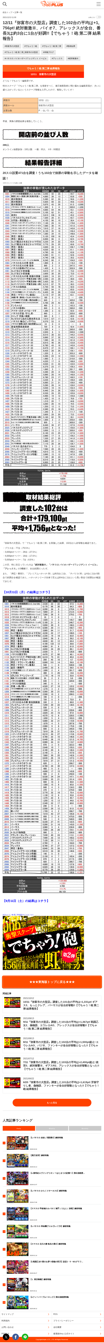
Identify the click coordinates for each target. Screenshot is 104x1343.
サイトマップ (7, 1314)
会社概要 (57, 1327)
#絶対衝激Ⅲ (73, 58)
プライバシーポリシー (63, 1320)
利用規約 (5, 1320)
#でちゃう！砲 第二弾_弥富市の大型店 (21, 52)
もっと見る (52, 1102)
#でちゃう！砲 (31, 46)
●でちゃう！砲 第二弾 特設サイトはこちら (18, 915)
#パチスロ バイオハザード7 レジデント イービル (25, 58)
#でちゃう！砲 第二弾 (51, 46)
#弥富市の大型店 (12, 46)
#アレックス (57, 58)
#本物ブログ (48, 52)
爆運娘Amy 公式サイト (63, 1333)
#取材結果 (70, 46)
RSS (55, 1314)
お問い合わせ (7, 1327)
